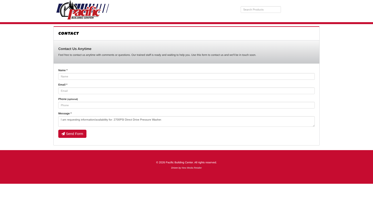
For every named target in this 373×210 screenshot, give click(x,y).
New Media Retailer (192, 167)
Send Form (74, 134)
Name (62, 70)
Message (65, 113)
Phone (68, 99)
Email (62, 84)
